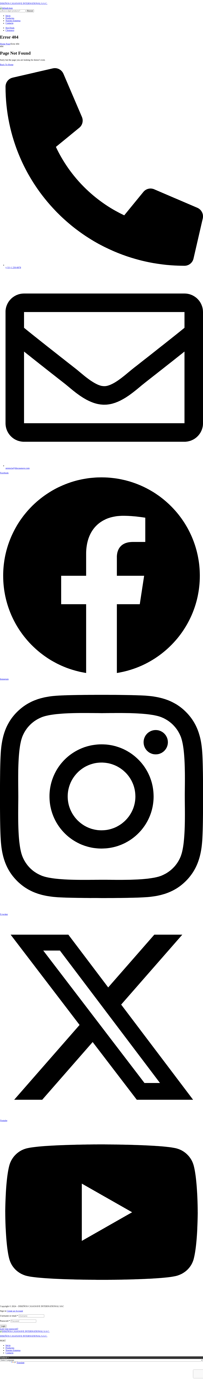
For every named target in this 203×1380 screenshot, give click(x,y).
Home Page (5, 44)
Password (5, 1321)
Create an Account (15, 1311)
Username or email (9, 1316)
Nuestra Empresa (13, 1350)
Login (3, 1326)
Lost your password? (9, 1329)
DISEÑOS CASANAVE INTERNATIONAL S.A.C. (23, 3)
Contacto (9, 1353)
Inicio (8, 1345)
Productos (10, 1348)
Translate (20, 1362)
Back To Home (6, 64)
